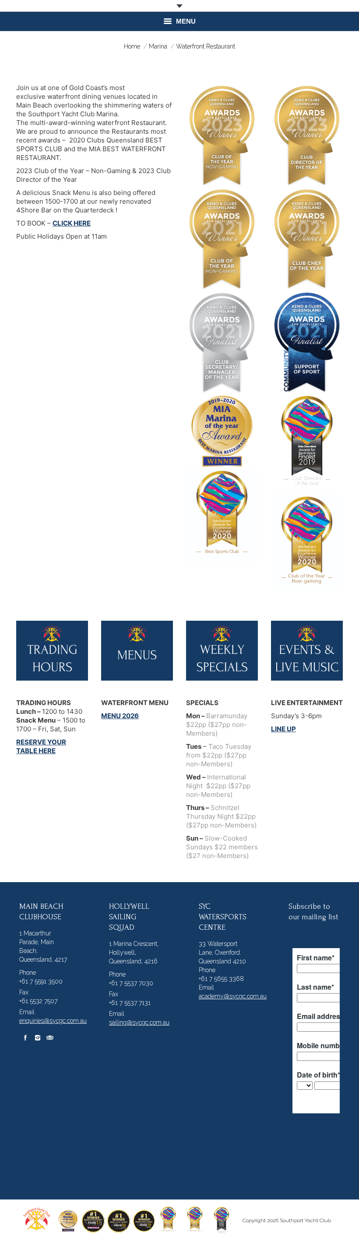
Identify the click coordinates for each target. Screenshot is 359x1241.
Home (132, 46)
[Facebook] (25, 1037)
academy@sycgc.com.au (233, 996)
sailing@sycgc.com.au (139, 1022)
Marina (158, 46)
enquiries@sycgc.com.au (53, 1020)
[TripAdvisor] (50, 1037)
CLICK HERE (72, 223)
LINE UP (283, 729)
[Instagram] (37, 1037)
